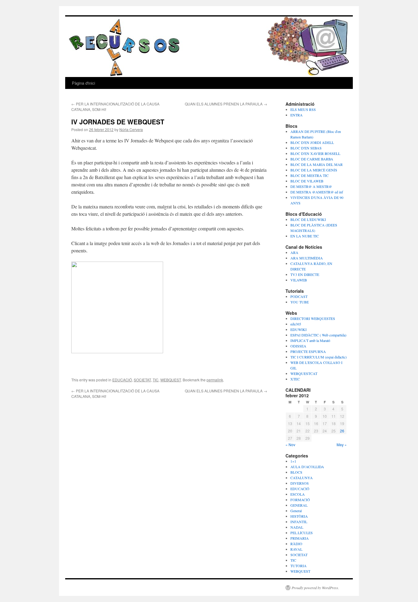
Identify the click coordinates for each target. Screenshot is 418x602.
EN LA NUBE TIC (304, 235)
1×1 (293, 461)
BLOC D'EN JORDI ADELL (312, 142)
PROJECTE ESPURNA (308, 351)
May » (342, 444)
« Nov (290, 444)
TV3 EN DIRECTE (304, 274)
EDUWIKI (298, 329)
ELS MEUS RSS (303, 109)
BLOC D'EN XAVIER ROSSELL (315, 153)
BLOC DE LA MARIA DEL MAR (316, 164)
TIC (156, 379)
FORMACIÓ (300, 499)
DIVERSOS (299, 483)
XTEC (295, 378)
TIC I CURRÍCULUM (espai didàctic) (318, 356)
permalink (215, 379)
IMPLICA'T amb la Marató (310, 340)
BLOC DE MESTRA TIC (309, 175)
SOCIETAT (142, 379)
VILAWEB (298, 279)
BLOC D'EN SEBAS (306, 147)
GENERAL (299, 505)
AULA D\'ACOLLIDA (307, 466)
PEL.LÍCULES (301, 532)
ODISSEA (298, 345)
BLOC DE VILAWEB (306, 180)
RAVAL (296, 549)
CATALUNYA (301, 477)
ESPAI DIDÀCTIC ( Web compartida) (318, 334)
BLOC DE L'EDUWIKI (308, 219)
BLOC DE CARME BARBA (311, 158)
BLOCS (296, 472)
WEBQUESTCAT (303, 373)
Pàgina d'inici (83, 83)
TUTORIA (298, 565)
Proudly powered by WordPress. (315, 587)
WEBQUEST (170, 379)
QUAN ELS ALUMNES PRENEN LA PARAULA (226, 103)
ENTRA (296, 114)
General (296, 510)
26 (342, 430)
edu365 (295, 323)
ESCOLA (297, 494)
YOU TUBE (299, 301)
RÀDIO (296, 543)
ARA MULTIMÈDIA (306, 257)
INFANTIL (298, 521)
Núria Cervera (131, 129)
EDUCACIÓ (122, 379)
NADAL (296, 527)
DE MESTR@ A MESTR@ (311, 186)
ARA (294, 252)
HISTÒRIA (299, 516)
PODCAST (299, 296)
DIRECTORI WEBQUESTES (312, 318)
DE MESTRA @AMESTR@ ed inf (316, 191)
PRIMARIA (299, 538)
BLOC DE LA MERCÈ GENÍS (313, 169)
